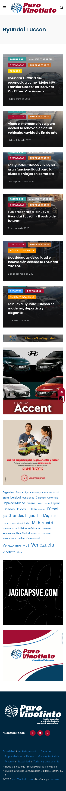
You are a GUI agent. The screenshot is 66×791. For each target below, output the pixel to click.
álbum (20, 552)
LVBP (27, 523)
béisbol (15, 497)
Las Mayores (46, 516)
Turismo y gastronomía (46, 761)
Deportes (15, 291)
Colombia (52, 497)
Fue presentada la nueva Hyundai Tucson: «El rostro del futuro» (32, 216)
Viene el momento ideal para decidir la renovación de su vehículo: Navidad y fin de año (32, 128)
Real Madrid (23, 533)
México (22, 528)
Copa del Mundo (14, 503)
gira (5, 516)
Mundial (47, 523)
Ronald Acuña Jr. (10, 538)
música (32, 528)
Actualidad (17, 59)
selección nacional (29, 538)
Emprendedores (39, 65)
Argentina (8, 492)
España (55, 503)
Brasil (6, 497)
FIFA (34, 509)
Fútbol (52, 509)
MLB (36, 522)
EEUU (47, 503)
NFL (40, 529)
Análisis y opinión (40, 59)
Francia (42, 509)
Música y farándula (22, 251)
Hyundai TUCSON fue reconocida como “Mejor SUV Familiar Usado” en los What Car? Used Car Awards (31, 85)
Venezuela (42, 545)
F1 (28, 510)
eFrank (55, 779)
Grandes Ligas (21, 515)
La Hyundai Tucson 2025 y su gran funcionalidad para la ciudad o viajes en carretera (31, 169)
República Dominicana (41, 534)
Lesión (6, 523)
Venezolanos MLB (16, 545)
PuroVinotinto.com (22, 779)
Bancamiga (22, 492)
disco (40, 503)
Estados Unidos (14, 509)
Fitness (30, 756)
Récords (15, 71)
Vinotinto (9, 552)
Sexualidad (23, 761)
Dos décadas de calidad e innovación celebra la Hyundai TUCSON (33, 261)
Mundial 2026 (10, 528)
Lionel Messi (17, 523)
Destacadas (17, 65)
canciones (28, 497)
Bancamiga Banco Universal (44, 492)
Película (47, 528)
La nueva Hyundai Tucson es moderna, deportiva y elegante (31, 308)
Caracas (41, 497)
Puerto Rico (9, 533)
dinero (31, 503)
